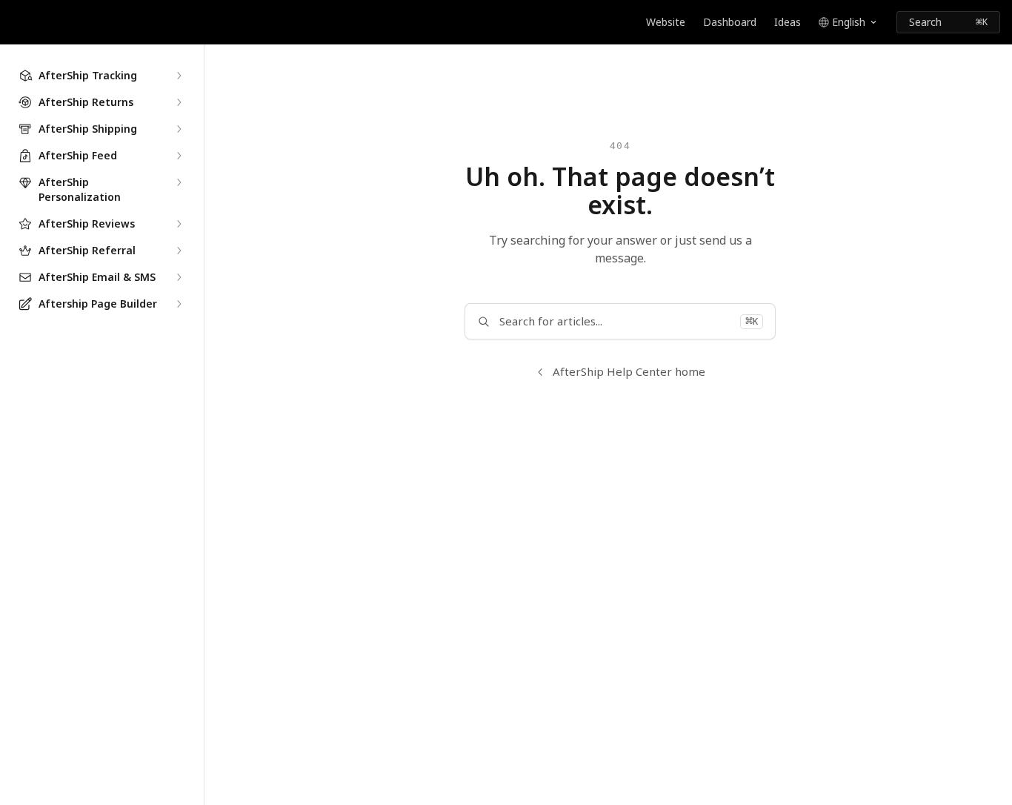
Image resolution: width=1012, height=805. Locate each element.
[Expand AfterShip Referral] (178, 250)
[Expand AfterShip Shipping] (178, 129)
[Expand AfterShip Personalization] (178, 182)
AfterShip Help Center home (629, 371)
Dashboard (729, 22)
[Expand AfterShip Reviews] (178, 223)
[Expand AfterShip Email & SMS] (178, 277)
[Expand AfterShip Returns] (178, 102)
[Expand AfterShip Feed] (178, 155)
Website (665, 22)
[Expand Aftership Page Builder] (178, 304)
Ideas (787, 22)
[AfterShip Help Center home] (15, 22)
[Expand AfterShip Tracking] (178, 75)
